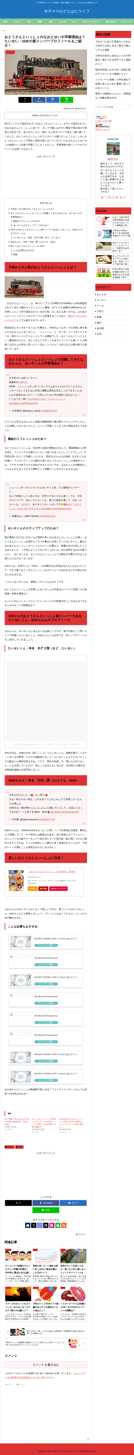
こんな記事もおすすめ (23, 250)
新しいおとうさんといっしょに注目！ (28, 246)
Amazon (32, 889)
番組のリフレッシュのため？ (26, 221)
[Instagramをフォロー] (39, 1225)
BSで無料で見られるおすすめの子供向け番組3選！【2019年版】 (17, 1121)
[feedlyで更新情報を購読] (57, 1225)
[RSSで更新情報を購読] (63, 1225)
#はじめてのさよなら (29, 508)
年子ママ (113, 159)
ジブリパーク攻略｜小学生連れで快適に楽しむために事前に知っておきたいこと (113, 83)
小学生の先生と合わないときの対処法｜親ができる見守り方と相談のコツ (113, 59)
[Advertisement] (46, 177)
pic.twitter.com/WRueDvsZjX (56, 508)
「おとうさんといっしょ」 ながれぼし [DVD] (51, 871)
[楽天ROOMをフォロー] (51, 1225)
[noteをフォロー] (45, 1225)
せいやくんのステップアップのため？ (31, 225)
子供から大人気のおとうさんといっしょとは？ (33, 209)
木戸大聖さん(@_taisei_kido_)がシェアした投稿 (32, 744)
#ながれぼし (34, 399)
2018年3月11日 (49, 410)
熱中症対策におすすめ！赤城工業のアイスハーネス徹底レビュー (113, 71)
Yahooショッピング (58, 889)
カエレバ (38, 877)
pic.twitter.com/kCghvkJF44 (65, 812)
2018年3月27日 (47, 819)
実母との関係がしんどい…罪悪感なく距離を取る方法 (113, 95)
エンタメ (10, 1147)
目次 (42, 203)
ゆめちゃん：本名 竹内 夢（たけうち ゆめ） (34, 242)
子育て (20, 1147)
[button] (128, 106)
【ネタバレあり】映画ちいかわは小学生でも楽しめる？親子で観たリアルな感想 (113, 45)
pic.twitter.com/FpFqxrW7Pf (23, 403)
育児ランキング (102, 129)
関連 (15, 254)
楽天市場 (43, 889)
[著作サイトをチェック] (27, 1225)
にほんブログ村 (103, 121)
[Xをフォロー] (33, 1225)
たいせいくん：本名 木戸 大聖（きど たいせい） (37, 237)
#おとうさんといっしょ (53, 399)
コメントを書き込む (45, 1364)
